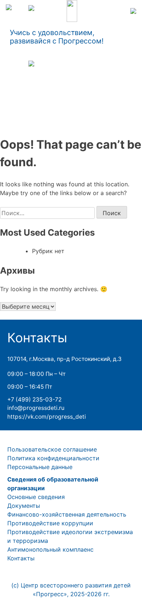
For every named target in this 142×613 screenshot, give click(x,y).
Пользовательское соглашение (52, 449)
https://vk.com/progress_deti (46, 416)
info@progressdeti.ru (35, 407)
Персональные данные (39, 467)
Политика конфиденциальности (53, 458)
